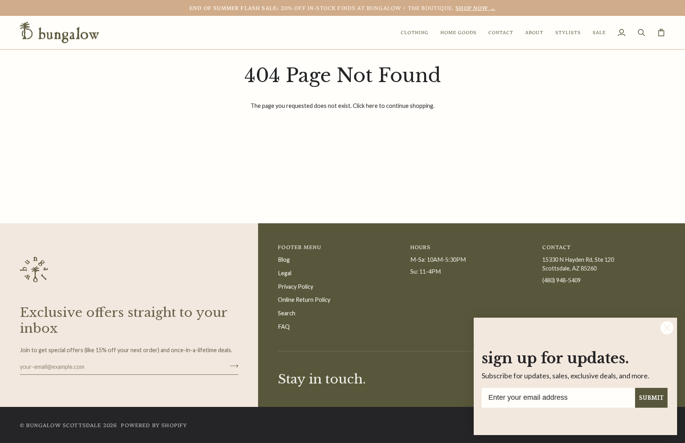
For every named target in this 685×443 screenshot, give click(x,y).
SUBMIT (651, 397)
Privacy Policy (295, 286)
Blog (284, 259)
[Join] (231, 365)
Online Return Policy (304, 299)
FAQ (284, 326)
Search (286, 313)
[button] (414, 33)
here (372, 105)
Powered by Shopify (154, 424)
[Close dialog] (667, 328)
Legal (284, 273)
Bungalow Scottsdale (63, 424)
